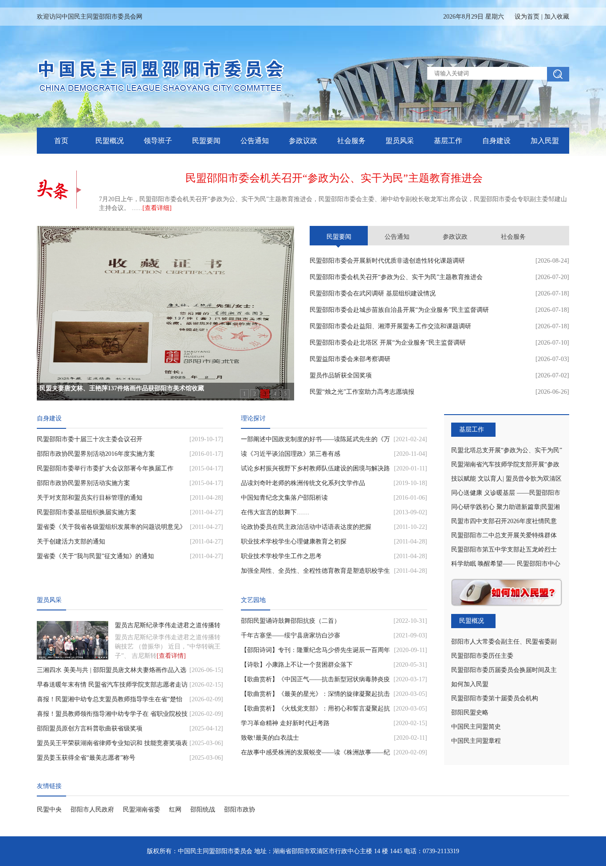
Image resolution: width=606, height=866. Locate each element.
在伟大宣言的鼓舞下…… (275, 512)
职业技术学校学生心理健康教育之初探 (293, 541)
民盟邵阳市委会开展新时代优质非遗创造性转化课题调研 (387, 260)
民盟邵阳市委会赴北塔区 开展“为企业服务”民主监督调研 (388, 342)
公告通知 (254, 140)
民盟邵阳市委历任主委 (482, 655)
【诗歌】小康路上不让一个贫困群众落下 (297, 664)
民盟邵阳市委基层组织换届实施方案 (86, 512)
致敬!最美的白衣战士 (270, 737)
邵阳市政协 (239, 809)
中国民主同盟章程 (476, 741)
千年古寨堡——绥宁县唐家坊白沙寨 (290, 635)
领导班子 (158, 140)
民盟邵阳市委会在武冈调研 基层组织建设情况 (373, 293)
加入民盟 (545, 140)
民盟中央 (49, 809)
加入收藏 (556, 16)
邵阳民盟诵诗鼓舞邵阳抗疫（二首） (290, 620)
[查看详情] (171, 655)
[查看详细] (157, 208)
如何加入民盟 (469, 684)
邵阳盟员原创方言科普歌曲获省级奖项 (89, 728)
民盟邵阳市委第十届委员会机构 (494, 698)
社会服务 (351, 140)
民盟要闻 (206, 140)
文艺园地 (253, 600)
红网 (175, 809)
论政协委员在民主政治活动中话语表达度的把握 (306, 527)
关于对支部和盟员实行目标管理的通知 (89, 497)
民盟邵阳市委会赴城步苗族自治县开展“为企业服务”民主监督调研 (399, 310)
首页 (61, 140)
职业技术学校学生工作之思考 (281, 556)
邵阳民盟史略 (469, 712)
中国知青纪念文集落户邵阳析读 (284, 497)
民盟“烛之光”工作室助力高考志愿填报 (362, 391)
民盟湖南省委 (141, 809)
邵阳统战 (202, 809)
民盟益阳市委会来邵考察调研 (350, 359)
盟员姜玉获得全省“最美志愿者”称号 (86, 757)
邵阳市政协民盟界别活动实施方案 (83, 483)
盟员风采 (400, 140)
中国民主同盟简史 (476, 726)
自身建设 (496, 140)
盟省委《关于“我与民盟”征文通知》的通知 (95, 556)
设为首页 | (542, 16)
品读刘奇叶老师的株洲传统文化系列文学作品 (303, 483)
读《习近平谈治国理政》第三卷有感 (290, 453)
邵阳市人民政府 (92, 809)
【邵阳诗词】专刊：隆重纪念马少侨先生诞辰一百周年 (315, 650)
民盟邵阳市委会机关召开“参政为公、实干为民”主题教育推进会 (396, 277)
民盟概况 (109, 140)
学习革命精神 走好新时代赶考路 (285, 723)
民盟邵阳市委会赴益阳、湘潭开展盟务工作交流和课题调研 (390, 326)
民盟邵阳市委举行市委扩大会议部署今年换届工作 (105, 468)
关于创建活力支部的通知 (71, 541)
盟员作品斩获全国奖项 (341, 375)
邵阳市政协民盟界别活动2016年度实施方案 (96, 453)
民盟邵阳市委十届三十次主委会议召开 (89, 439)
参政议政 (303, 140)
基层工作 (448, 140)
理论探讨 (253, 418)
